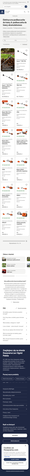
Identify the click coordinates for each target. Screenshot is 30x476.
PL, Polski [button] (7, 12)
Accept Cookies (15, 459)
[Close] (25, 445)
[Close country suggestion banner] (28, 2)
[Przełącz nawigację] (28, 12)
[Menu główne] (2, 12)
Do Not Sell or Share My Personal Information (15, 463)
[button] (26, 50)
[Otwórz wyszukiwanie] (25, 12)
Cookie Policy (7, 456)
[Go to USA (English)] (26, 6)
